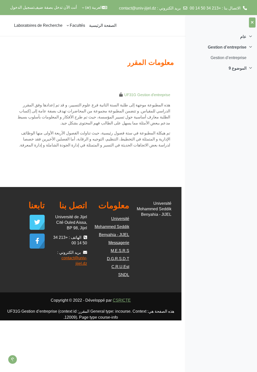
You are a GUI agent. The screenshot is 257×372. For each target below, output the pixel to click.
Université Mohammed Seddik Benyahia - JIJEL (112, 227)
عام (243, 37)
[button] (94, 7)
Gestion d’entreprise (227, 47)
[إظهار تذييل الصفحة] (12, 359)
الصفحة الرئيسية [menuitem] (102, 25)
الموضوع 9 (237, 68)
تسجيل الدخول (22, 7)
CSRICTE (122, 300)
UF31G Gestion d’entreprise (147, 95)
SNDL (123, 275)
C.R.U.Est (120, 267)
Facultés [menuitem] (77, 25)
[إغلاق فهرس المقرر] (252, 22)
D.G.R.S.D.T (118, 259)
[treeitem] (221, 37)
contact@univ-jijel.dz (137, 8)
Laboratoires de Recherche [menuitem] (38, 25)
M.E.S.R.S (120, 251)
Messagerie (118, 243)
